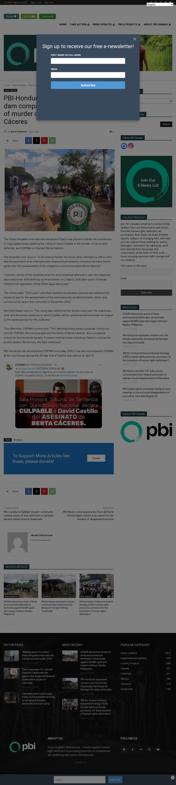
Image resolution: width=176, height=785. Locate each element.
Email (54, 69)
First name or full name (66, 54)
